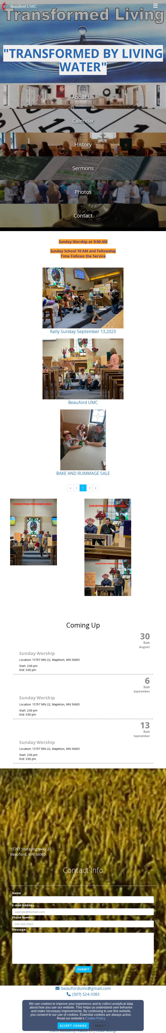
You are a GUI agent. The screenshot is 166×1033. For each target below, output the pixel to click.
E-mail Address (23, 905)
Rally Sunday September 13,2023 (83, 331)
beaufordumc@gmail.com (86, 988)
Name (16, 893)
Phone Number (23, 917)
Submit (83, 969)
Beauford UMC (83, 402)
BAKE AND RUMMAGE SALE (83, 473)
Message (19, 929)
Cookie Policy (95, 1018)
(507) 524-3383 (85, 994)
